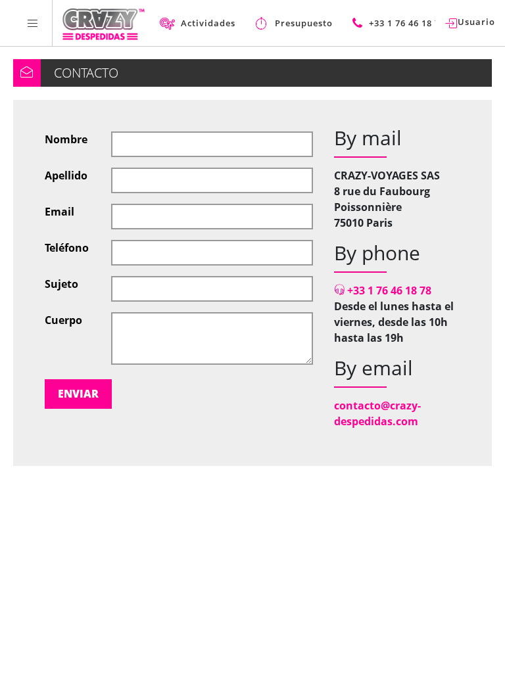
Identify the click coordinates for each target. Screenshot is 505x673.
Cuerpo (63, 320)
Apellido (66, 175)
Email (59, 211)
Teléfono (67, 248)
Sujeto (61, 284)
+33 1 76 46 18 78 (388, 290)
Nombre (66, 139)
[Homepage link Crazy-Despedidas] (104, 23)
